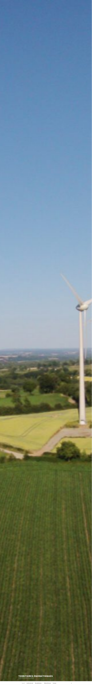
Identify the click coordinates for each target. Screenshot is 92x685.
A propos (54, 683)
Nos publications (38, 683)
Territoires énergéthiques (35, 676)
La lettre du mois (30, 683)
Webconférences (47, 683)
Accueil (23, 683)
